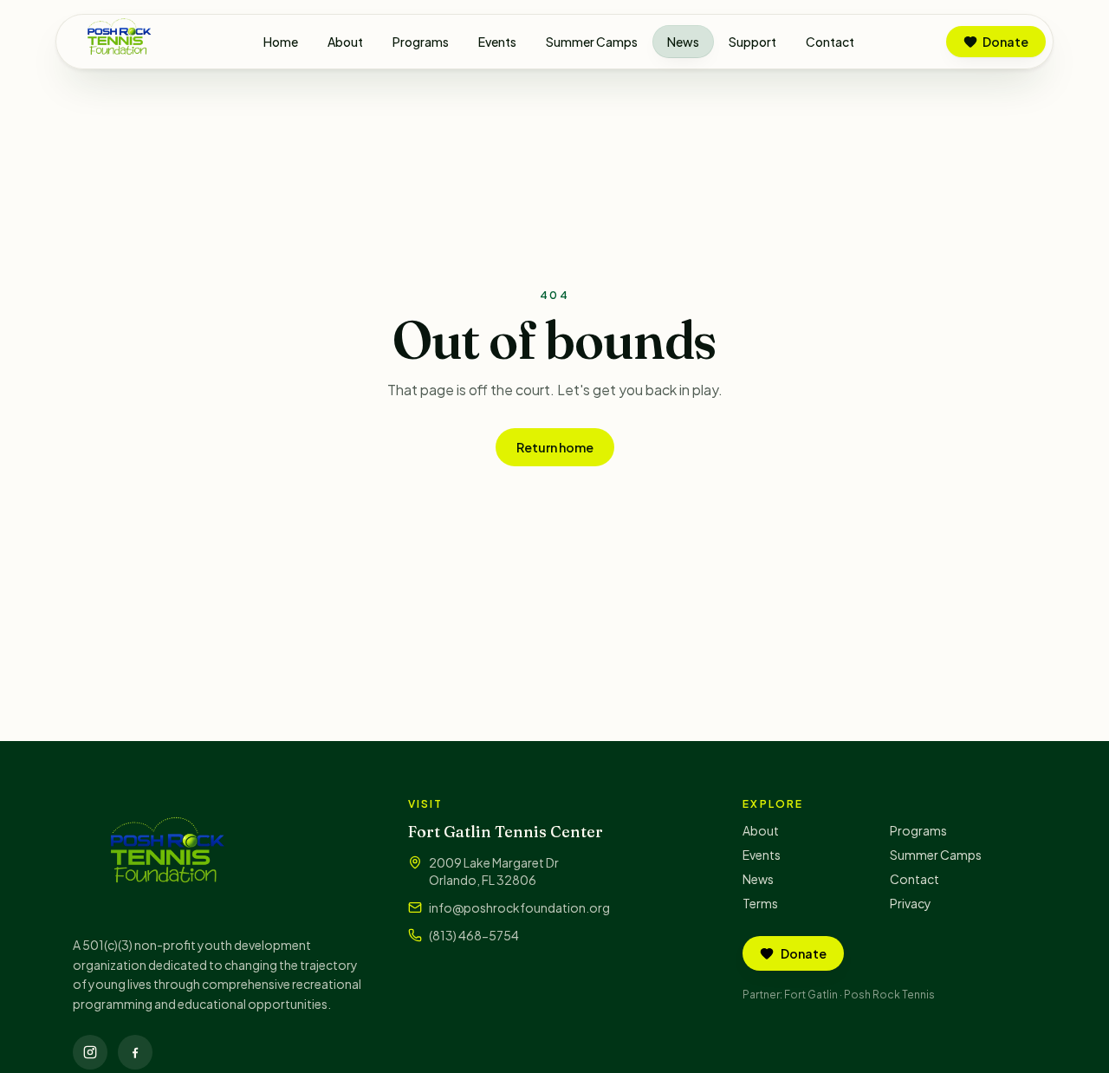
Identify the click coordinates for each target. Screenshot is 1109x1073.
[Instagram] (90, 1052)
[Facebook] (135, 1052)
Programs (420, 41)
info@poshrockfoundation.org (519, 907)
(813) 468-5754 (474, 935)
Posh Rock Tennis (889, 994)
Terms (760, 903)
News (683, 41)
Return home (554, 447)
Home (280, 41)
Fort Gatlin (811, 994)
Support (752, 41)
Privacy (910, 903)
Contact (830, 41)
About (345, 41)
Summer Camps (592, 41)
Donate (1005, 41)
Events (497, 41)
